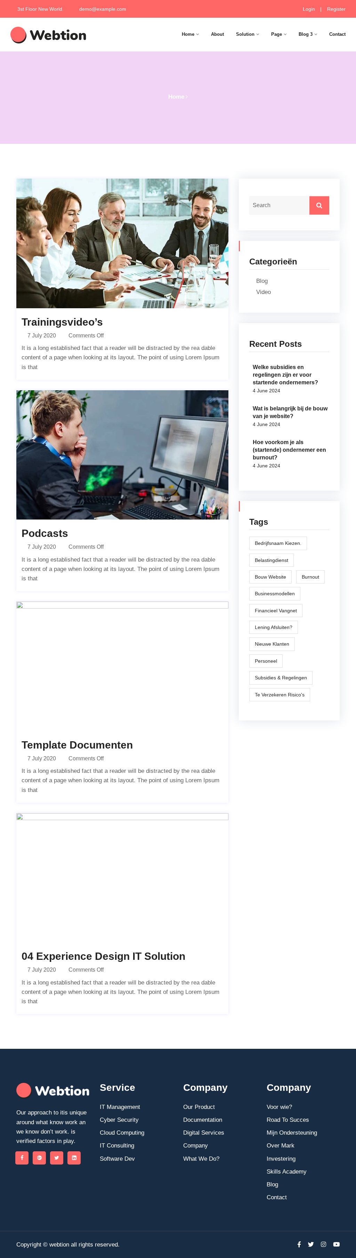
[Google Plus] (39, 1158)
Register (336, 9)
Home (188, 34)
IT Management (120, 1107)
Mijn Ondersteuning (292, 1132)
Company (195, 1145)
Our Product (199, 1107)
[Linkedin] (74, 1158)
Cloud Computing (122, 1132)
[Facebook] (22, 1158)
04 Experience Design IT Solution (103, 956)
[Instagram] (323, 1244)
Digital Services (203, 1132)
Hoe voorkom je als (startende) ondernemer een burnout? (289, 449)
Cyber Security (119, 1120)
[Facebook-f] (299, 1244)
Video (263, 292)
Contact (337, 34)
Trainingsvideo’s (62, 322)
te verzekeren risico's (280, 694)
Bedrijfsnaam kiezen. (278, 543)
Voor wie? (279, 1107)
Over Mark (280, 1145)
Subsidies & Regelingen (281, 677)
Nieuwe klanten (272, 644)
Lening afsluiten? (273, 627)
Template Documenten (77, 745)
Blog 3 (306, 34)
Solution (245, 34)
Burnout (310, 577)
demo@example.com (102, 9)
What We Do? (201, 1158)
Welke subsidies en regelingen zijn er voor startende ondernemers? (285, 374)
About (217, 34)
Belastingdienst (271, 560)
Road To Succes (288, 1120)
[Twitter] (56, 1158)
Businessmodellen (275, 593)
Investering (281, 1158)
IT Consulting (117, 1145)
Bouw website (270, 577)
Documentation (202, 1120)
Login (309, 9)
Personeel (266, 661)
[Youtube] (335, 1244)
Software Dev (117, 1158)
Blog (262, 281)
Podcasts (45, 533)
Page (276, 34)
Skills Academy (287, 1171)
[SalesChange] (48, 35)
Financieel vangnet (276, 610)
